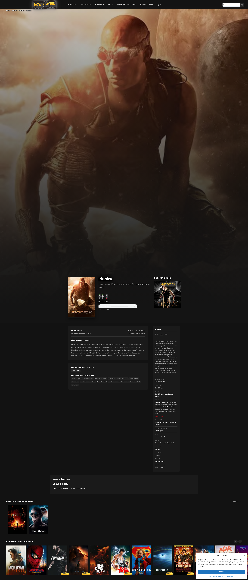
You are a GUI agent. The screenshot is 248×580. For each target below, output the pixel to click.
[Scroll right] (240, 541)
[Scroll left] (236, 541)
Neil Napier (112, 382)
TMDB (162, 467)
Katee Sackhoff (102, 382)
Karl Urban (92, 382)
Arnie (134, 331)
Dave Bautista (134, 378)
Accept (221, 572)
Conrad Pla (111, 378)
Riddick (21, 11)
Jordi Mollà (84, 382)
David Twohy (76, 370)
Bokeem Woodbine (101, 378)
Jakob (143, 331)
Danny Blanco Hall (122, 378)
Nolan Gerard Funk (122, 382)
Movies (14, 11)
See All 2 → (237, 501)
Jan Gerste (75, 382)
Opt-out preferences (215, 576)
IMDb (156, 467)
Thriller (172, 443)
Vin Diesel (75, 385)
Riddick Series (76, 340)
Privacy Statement (227, 576)
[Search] (242, 4)
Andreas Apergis (77, 378)
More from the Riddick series (19, 502)
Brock (138, 331)
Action (157, 443)
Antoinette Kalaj (88, 378)
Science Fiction (165, 443)
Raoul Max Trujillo (135, 382)
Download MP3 (104, 310)
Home (8, 11)
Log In (159, 5)
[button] (244, 555)
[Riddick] (167, 294)
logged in (66, 488)
